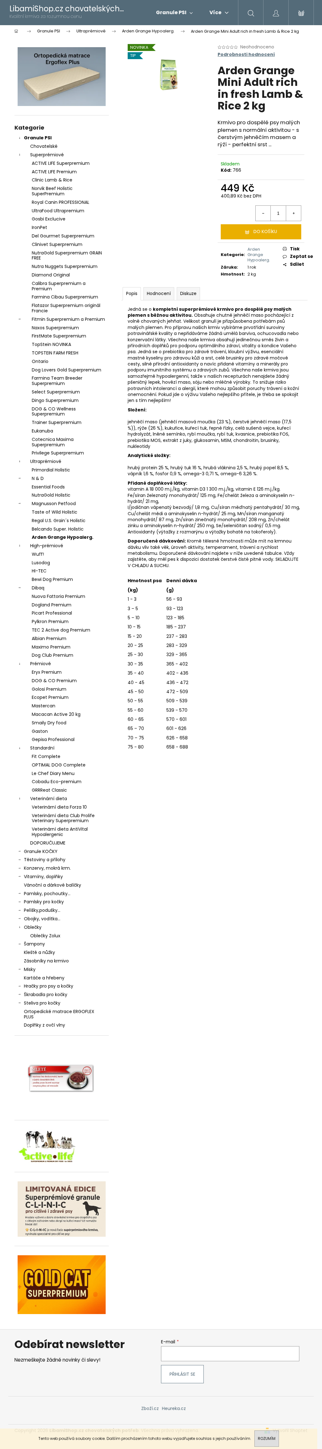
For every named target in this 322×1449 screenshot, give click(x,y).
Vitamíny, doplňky (43, 876)
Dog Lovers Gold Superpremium (66, 370)
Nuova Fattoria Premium (58, 596)
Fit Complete (46, 756)
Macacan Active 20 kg (56, 714)
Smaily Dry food (49, 723)
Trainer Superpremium (56, 422)
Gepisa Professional (53, 739)
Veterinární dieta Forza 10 (59, 807)
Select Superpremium (56, 392)
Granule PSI (38, 138)
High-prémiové (46, 546)
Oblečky (33, 927)
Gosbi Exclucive (48, 219)
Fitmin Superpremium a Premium (68, 319)
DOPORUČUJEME (47, 843)
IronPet (39, 227)
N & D (38, 478)
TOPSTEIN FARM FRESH (55, 353)
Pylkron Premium (50, 621)
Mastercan (43, 706)
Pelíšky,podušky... (42, 910)
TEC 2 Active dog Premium (61, 630)
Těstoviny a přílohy (44, 859)
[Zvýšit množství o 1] (293, 213)
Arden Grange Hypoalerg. (62, 537)
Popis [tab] (131, 293)
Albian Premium (49, 638)
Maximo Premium (51, 647)
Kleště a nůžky (39, 952)
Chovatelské (44, 146)
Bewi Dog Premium (52, 579)
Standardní (42, 748)
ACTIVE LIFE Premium (54, 172)
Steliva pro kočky (42, 1003)
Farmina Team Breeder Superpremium (57, 381)
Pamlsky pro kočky (44, 902)
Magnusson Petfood (54, 503)
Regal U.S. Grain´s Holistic (59, 520)
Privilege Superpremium (58, 453)
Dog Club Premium (52, 655)
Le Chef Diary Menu (53, 773)
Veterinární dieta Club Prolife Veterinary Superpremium (63, 818)
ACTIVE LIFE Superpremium (61, 163)
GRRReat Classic (49, 790)
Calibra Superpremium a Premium (59, 286)
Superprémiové (47, 155)
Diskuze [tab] (188, 293)
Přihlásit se (182, 1374)
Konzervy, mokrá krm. (47, 868)
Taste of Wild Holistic (54, 512)
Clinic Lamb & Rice (52, 180)
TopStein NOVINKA (51, 344)
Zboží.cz (150, 1408)
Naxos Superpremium (55, 328)
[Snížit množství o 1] (263, 213)
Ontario (40, 361)
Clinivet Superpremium (57, 244)
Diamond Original (51, 275)
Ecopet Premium (50, 697)
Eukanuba (42, 431)
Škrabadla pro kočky (45, 994)
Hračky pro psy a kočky (48, 986)
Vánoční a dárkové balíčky (52, 885)
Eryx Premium (47, 672)
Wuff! (38, 554)
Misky (30, 969)
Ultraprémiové (45, 461)
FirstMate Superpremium (59, 336)
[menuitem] (174, 12)
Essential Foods (48, 487)
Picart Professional (52, 613)
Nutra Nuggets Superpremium (64, 266)
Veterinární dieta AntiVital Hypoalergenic (60, 832)
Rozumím (266, 1438)
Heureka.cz (174, 1408)
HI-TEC (39, 571)
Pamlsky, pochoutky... (47, 893)
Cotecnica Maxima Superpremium (53, 442)
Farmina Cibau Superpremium (65, 297)
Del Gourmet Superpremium (63, 236)
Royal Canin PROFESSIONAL (60, 202)
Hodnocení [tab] (159, 293)
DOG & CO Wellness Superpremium (54, 411)
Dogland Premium (51, 605)
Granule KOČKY (41, 851)
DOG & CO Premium (54, 680)
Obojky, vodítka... (42, 919)
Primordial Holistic (51, 470)
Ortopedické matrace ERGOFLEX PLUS (59, 1014)
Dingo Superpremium (55, 400)
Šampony (34, 944)
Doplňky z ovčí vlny (44, 1025)
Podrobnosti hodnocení (246, 55)
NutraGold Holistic (51, 495)
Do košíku (265, 231)
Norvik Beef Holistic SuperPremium (52, 191)
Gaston (40, 731)
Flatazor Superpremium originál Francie (66, 308)
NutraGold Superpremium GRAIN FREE (67, 255)
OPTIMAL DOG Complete (59, 765)
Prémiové (40, 663)
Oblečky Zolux (45, 936)
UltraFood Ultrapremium (58, 211)
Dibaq (38, 588)
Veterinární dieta (48, 798)
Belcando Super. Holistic (58, 529)
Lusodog (41, 563)
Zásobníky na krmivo (46, 961)
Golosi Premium (49, 689)
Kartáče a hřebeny (44, 978)
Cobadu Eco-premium (56, 781)
